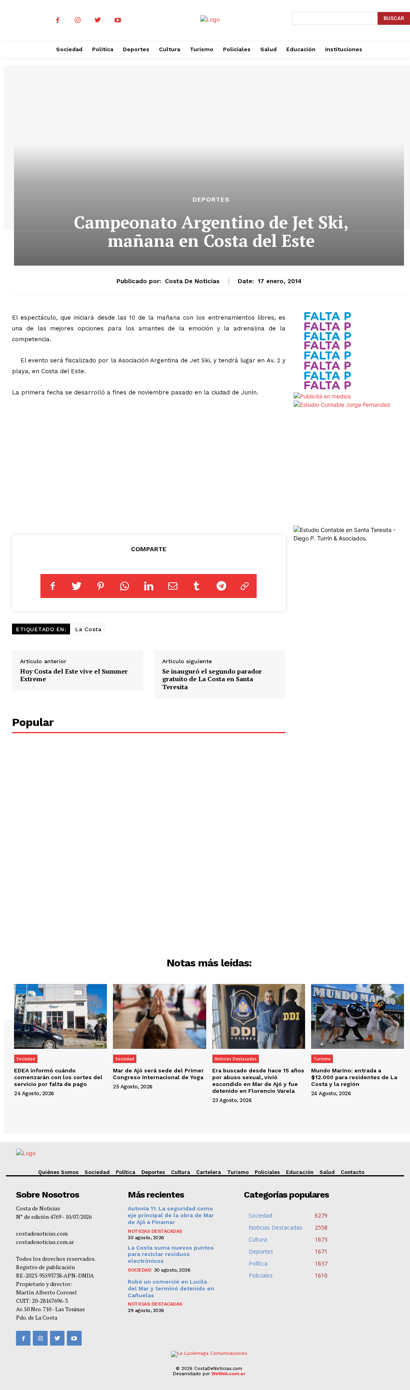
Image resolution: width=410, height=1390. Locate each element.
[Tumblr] (197, 586)
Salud (327, 1172)
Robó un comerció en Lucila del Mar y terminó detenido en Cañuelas (171, 1288)
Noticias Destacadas (236, 1059)
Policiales (267, 1172)
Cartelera (208, 1172)
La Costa (88, 629)
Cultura (180, 1172)
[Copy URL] (245, 586)
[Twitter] (98, 20)
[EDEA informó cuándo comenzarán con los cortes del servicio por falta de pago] (60, 1016)
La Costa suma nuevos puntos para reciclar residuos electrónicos (171, 1254)
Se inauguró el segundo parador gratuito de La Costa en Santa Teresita (212, 679)
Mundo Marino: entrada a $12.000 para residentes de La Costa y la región (354, 1077)
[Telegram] (221, 586)
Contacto (352, 1172)
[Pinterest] (100, 586)
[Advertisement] (148, 464)
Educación (300, 1172)
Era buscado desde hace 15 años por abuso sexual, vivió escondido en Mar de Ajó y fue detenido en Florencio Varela (258, 1080)
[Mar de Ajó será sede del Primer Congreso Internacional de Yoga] (159, 1016)
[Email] (173, 586)
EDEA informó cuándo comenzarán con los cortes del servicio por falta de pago (58, 1077)
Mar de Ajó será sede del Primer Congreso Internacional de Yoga (158, 1073)
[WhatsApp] (125, 586)
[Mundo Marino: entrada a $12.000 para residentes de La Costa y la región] (357, 1016)
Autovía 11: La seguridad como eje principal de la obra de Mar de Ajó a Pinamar (171, 1215)
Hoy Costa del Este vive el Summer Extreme (74, 675)
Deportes (211, 199)
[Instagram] (78, 20)
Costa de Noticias (192, 281)
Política (125, 1172)
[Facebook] (58, 20)
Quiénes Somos (58, 1172)
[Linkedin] (149, 586)
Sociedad (25, 1059)
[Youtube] (118, 20)
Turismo (322, 1059)
